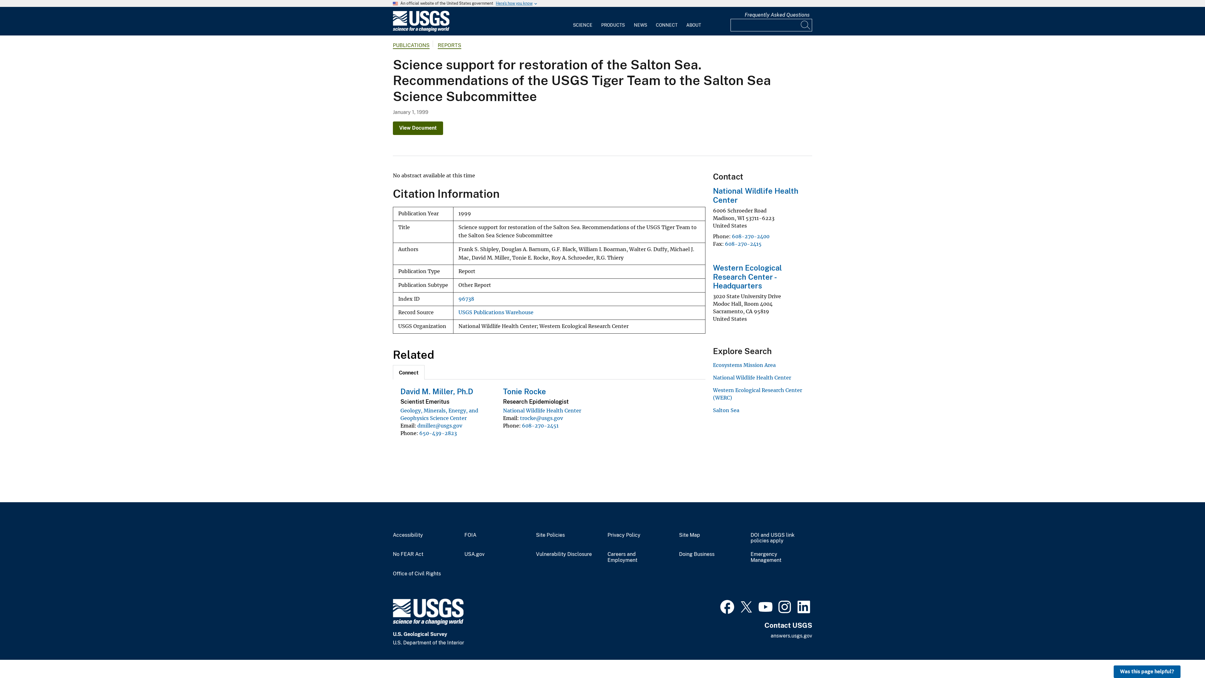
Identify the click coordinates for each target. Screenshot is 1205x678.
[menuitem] (583, 21)
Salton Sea (726, 410)
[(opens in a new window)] (727, 606)
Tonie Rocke (524, 391)
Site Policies (550, 535)
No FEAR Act (408, 554)
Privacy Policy (624, 535)
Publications (411, 45)
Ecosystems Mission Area (744, 365)
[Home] (421, 30)
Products (613, 25)
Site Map (689, 535)
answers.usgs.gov (791, 636)
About (693, 25)
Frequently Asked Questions (777, 15)
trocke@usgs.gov (541, 418)
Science (582, 25)
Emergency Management (766, 557)
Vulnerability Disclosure (564, 554)
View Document (418, 128)
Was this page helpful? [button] (1147, 672)
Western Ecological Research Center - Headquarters (747, 276)
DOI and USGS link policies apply (773, 538)
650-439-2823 (438, 433)
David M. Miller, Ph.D (436, 391)
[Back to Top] (1182, 655)
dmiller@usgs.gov (439, 425)
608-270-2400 (750, 236)
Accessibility (408, 535)
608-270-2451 (540, 425)
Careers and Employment (622, 557)
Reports (449, 45)
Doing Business (697, 554)
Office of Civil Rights (417, 574)
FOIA (470, 535)
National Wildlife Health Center (542, 410)
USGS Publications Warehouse (495, 312)
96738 (466, 299)
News (640, 25)
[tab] (409, 372)
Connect (666, 25)
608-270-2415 (743, 244)
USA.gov (474, 554)
